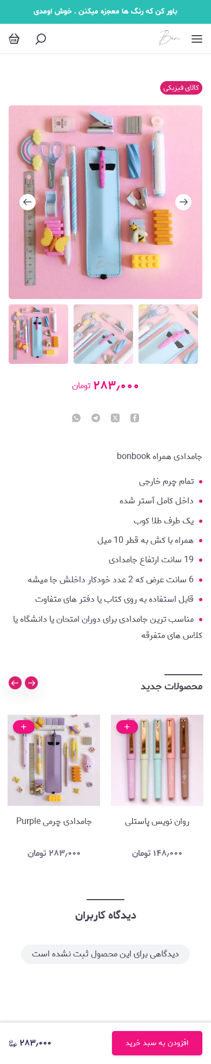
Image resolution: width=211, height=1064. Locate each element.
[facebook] (134, 419)
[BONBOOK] (169, 38)
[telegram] (95, 419)
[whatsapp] (76, 419)
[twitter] (115, 419)
